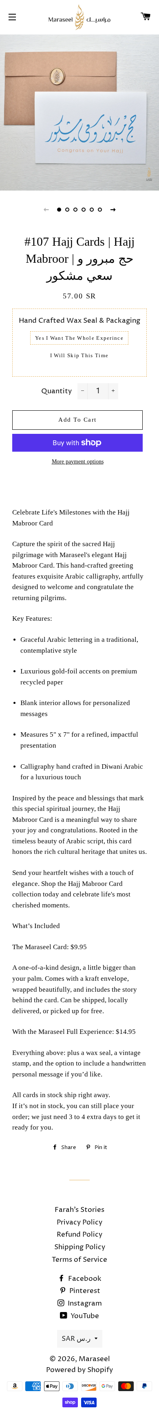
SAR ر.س (76, 1339)
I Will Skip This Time (79, 355)
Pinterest (84, 1291)
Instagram (84, 1303)
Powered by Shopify (79, 1370)
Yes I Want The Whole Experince (79, 338)
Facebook (84, 1279)
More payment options (78, 462)
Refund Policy (79, 1234)
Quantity (56, 391)
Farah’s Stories (79, 1210)
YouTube (84, 1316)
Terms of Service (79, 1260)
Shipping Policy (79, 1247)
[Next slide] (113, 210)
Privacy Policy (79, 1222)
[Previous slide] (46, 210)
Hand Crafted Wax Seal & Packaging (79, 321)
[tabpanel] (79, 111)
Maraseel (94, 1359)
